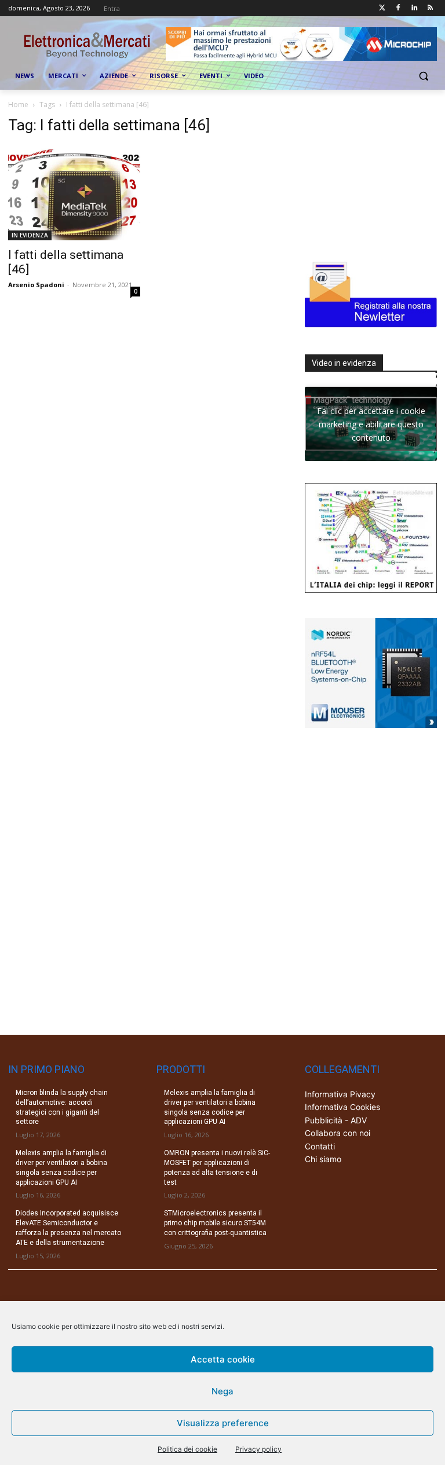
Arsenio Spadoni (36, 284)
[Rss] (430, 8)
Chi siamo (323, 1159)
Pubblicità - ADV (336, 1120)
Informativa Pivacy (340, 1094)
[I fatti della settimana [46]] (74, 193)
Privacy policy (258, 1449)
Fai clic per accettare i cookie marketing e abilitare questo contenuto (371, 423)
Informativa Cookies (342, 1107)
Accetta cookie (223, 1359)
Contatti (320, 1146)
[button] (423, 76)
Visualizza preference (223, 1423)
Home (18, 104)
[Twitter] (382, 8)
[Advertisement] (375, 174)
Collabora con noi (337, 1133)
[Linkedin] (414, 8)
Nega (222, 1391)
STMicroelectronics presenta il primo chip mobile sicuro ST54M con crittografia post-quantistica (215, 1223)
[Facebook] (398, 8)
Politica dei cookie (187, 1449)
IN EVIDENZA (30, 235)
